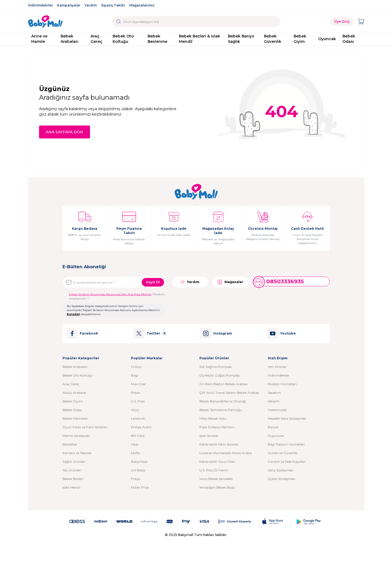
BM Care (137, 436)
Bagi (134, 375)
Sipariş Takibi (113, 5)
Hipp (134, 444)
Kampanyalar (68, 5)
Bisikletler (70, 444)
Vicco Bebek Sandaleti (216, 479)
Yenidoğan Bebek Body (217, 487)
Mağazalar (233, 282)
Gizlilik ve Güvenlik (282, 453)
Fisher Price (140, 487)
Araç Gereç (96, 39)
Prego (135, 479)
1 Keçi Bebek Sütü (212, 418)
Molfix (135, 453)
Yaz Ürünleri (72, 470)
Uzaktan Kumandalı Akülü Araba (225, 453)
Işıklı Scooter (208, 436)
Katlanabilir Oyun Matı (217, 461)
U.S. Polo (138, 401)
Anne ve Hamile (39, 39)
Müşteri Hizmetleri (282, 384)
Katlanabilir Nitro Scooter (218, 444)
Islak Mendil (71, 487)
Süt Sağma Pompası (215, 367)
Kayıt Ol (153, 282)
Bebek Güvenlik (272, 39)
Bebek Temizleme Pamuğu (220, 410)
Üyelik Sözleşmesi (281, 479)
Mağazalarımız (142, 5)
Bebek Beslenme (157, 39)
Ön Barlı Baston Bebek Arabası (223, 384)
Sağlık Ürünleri (74, 461)
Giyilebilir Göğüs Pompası (219, 375)
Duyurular (276, 436)
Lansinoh (138, 418)
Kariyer (273, 427)
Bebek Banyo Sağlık (241, 39)
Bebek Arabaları (69, 39)
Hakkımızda (277, 410)
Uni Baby (138, 470)
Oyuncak (327, 38)
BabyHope (139, 461)
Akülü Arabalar (74, 393)
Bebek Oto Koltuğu (123, 39)
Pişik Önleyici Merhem (216, 427)
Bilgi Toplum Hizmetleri (286, 444)
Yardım (91, 5)
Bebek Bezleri (73, 479)
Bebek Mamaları (75, 418)
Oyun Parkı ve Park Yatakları (85, 427)
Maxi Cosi (138, 384)
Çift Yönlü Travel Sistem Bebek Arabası (229, 393)
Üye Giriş (341, 21)
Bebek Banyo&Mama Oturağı (222, 401)
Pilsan (135, 393)
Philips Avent (141, 427)
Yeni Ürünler (277, 367)
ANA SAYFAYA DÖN (64, 132)
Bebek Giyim (300, 39)
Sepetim (274, 393)
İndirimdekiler (40, 5)
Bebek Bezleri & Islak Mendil (199, 39)
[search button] (118, 21)
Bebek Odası (348, 39)
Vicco (135, 410)
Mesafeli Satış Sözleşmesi (287, 418)
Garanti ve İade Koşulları (287, 461)
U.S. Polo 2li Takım (213, 470)
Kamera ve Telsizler (77, 453)
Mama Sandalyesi (76, 436)
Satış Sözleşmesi (280, 470)
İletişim (273, 401)
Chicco (136, 367)
